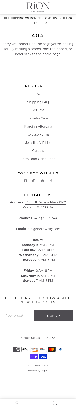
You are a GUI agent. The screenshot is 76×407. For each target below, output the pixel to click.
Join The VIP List (38, 143)
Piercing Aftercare (38, 126)
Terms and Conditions (38, 159)
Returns (38, 110)
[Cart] (67, 7)
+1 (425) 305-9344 (44, 218)
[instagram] (33, 181)
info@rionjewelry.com (43, 229)
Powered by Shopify (38, 371)
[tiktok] (51, 181)
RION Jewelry (41, 366)
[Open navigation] (9, 7)
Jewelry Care (38, 118)
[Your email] (18, 316)
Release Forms (38, 134)
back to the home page (42, 54)
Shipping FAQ (38, 102)
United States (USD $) (36, 338)
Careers (38, 151)
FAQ (38, 94)
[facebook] (25, 181)
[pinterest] (42, 181)
